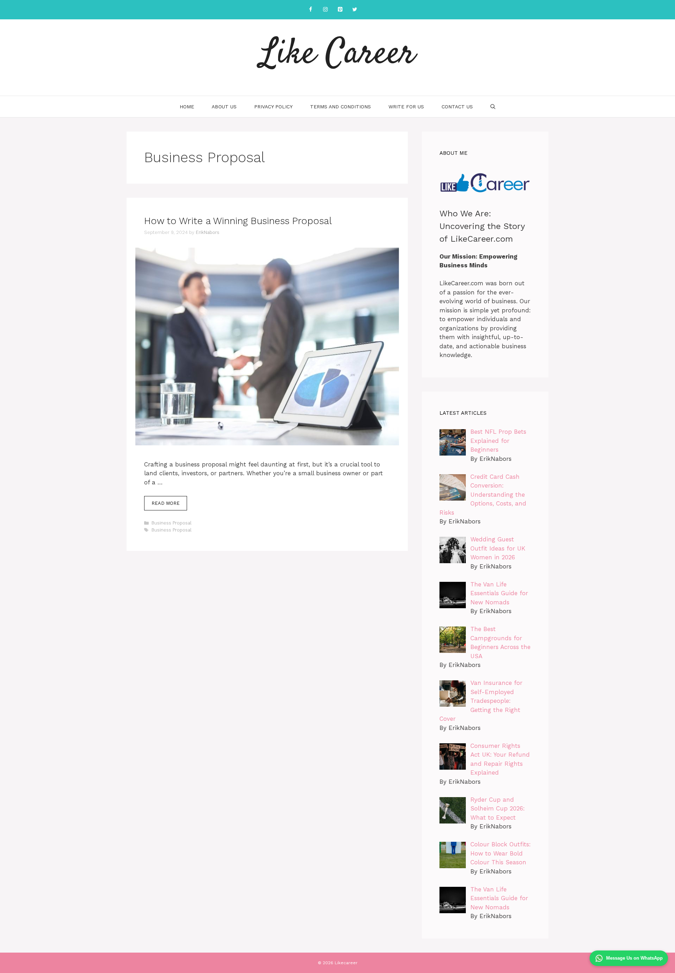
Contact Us (457, 106)
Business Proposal (172, 523)
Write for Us (406, 106)
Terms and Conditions (340, 106)
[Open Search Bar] (493, 106)
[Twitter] (355, 10)
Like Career (337, 55)
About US (224, 106)
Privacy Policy (273, 106)
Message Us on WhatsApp (634, 958)
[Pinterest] (340, 10)
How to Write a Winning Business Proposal (238, 221)
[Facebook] (310, 10)
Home (187, 106)
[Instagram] (325, 10)
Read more (166, 503)
